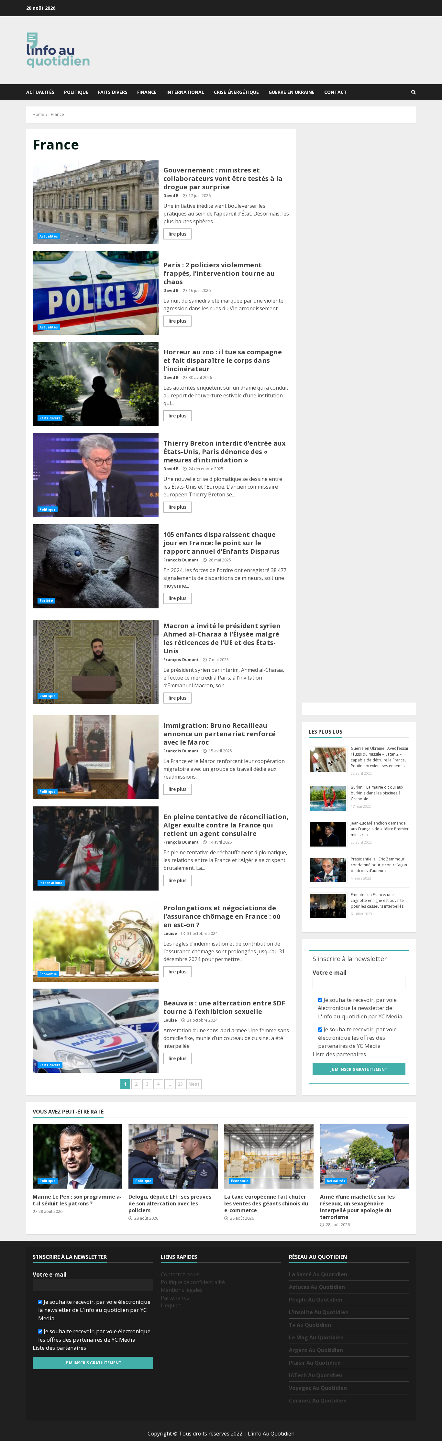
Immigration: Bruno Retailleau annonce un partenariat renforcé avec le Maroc (96, 757)
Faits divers (112, 92)
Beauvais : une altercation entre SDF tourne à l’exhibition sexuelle (96, 1031)
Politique (76, 92)
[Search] (413, 92)
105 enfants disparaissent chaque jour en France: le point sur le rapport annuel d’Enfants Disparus (96, 566)
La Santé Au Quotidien (318, 1274)
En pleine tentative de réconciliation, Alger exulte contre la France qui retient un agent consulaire (96, 848)
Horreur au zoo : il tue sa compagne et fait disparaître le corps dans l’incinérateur (96, 384)
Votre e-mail (330, 972)
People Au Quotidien (315, 1299)
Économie (48, 974)
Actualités (40, 92)
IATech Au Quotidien (315, 1375)
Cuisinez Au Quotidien (318, 1400)
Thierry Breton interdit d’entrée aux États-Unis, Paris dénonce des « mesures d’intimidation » (96, 475)
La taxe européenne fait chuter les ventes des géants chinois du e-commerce (269, 1156)
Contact (335, 92)
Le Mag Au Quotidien (316, 1337)
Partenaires (175, 1298)
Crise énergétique (236, 92)
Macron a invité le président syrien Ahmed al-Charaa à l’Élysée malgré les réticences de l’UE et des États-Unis (96, 662)
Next (194, 1084)
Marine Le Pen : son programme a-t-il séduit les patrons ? (77, 1156)
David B (171, 195)
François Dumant (181, 560)
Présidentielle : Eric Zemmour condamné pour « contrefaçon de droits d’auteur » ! (379, 864)
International (185, 92)
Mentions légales (182, 1290)
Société (46, 600)
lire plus (177, 234)
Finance (147, 92)
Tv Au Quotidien (310, 1325)
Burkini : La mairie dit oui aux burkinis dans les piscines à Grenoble (377, 793)
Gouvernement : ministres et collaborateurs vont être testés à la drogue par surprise (96, 202)
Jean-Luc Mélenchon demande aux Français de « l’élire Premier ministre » (380, 828)
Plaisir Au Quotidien (315, 1363)
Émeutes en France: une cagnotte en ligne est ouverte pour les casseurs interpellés (377, 900)
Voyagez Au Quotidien (318, 1388)
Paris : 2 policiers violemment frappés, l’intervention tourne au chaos (96, 293)
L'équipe (171, 1305)
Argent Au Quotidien (316, 1350)
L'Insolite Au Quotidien (318, 1312)
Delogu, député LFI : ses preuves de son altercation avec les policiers (173, 1156)
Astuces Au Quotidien (317, 1287)
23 (180, 1084)
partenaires (351, 1054)
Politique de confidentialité (193, 1282)
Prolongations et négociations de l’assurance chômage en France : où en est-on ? (96, 940)
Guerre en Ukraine (292, 92)
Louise (170, 933)
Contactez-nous (180, 1274)
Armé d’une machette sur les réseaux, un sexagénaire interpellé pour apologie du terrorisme (364, 1156)
